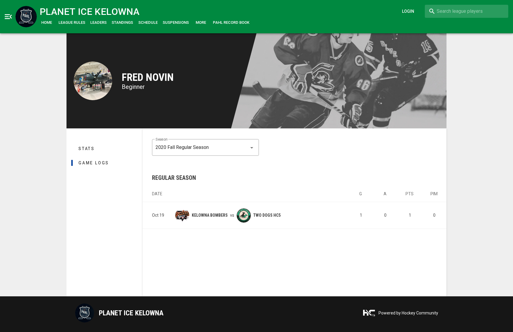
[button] (205, 147)
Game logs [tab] (93, 163)
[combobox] (466, 11)
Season (161, 139)
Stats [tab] (86, 148)
